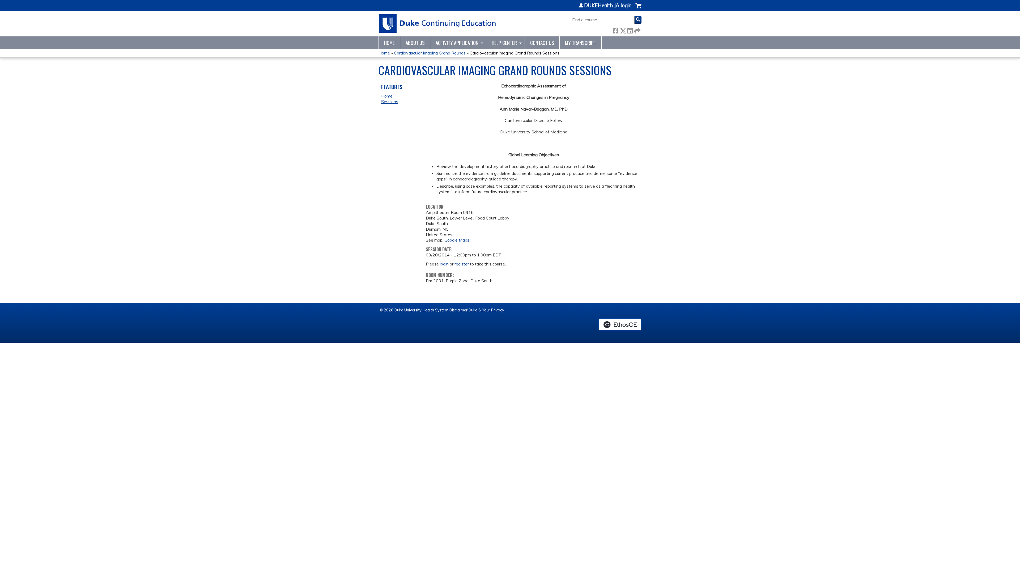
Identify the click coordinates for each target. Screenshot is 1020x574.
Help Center (504, 43)
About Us (415, 43)
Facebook (615, 30)
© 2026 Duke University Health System (414, 310)
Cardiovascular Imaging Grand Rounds (430, 53)
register (461, 264)
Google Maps (456, 240)
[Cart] (638, 8)
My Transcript (580, 43)
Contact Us (542, 43)
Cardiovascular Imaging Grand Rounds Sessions (514, 53)
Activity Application (457, 43)
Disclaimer (458, 310)
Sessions (389, 101)
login (444, 264)
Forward (637, 30)
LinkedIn (629, 30)
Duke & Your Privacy (486, 310)
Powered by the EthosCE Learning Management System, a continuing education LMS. (619, 324)
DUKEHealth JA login (607, 5)
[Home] (438, 23)
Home (389, 43)
